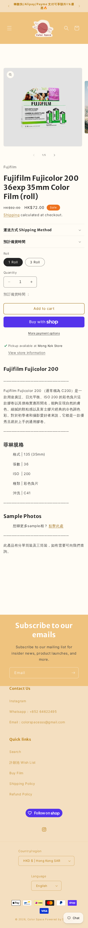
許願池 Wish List (22, 762)
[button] (9, 28)
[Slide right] (54, 155)
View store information (26, 353)
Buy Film (16, 773)
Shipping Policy (22, 784)
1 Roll (13, 262)
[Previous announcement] (9, 6)
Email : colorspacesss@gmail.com (37, 722)
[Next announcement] (79, 6)
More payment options (44, 333)
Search (15, 752)
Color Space (35, 919)
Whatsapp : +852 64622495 (33, 711)
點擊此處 (56, 526)
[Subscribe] (73, 672)
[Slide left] (34, 155)
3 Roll (35, 262)
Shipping (12, 215)
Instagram (17, 701)
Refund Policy (20, 794)
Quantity (10, 272)
